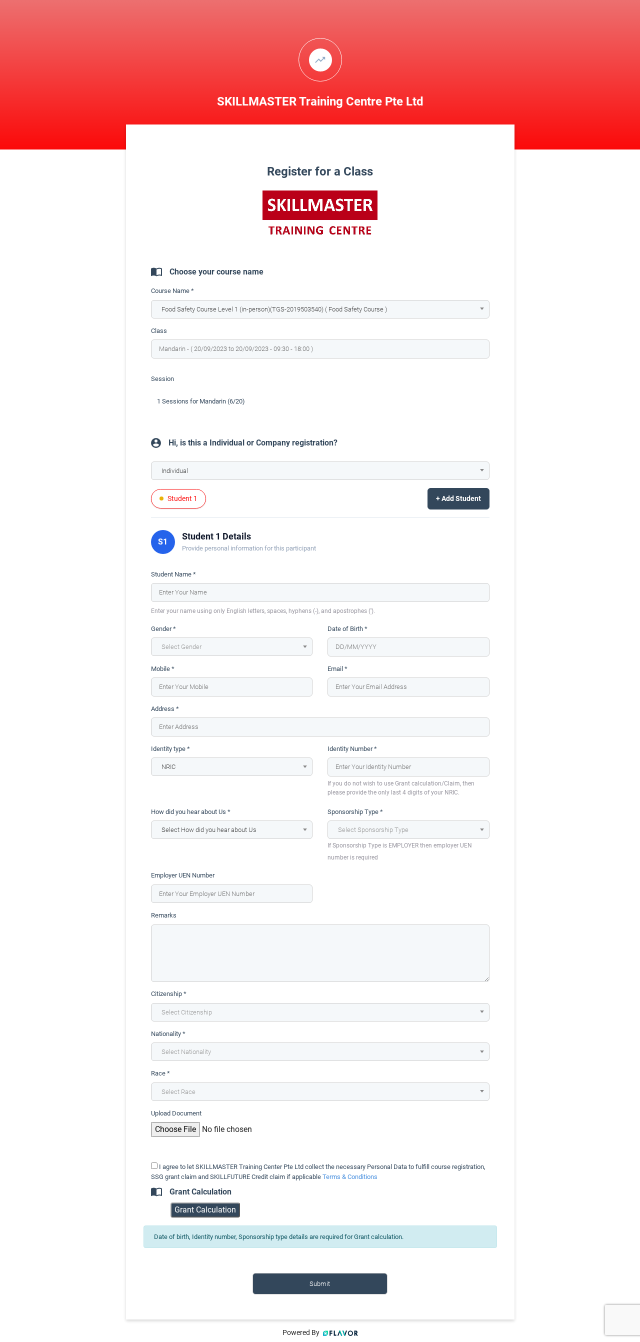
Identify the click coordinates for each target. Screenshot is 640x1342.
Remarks (163, 915)
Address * (165, 708)
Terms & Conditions (350, 1176)
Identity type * (170, 748)
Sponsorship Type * (355, 812)
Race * (160, 1073)
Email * (338, 668)
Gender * (163, 628)
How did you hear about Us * (190, 812)
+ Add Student (458, 498)
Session (162, 378)
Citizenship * (168, 994)
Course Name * (172, 290)
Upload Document (176, 1113)
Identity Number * (352, 748)
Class (159, 330)
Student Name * (173, 574)
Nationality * (168, 1034)
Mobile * (162, 668)
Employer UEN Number (182, 875)
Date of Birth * (348, 628)
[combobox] (320, 309)
